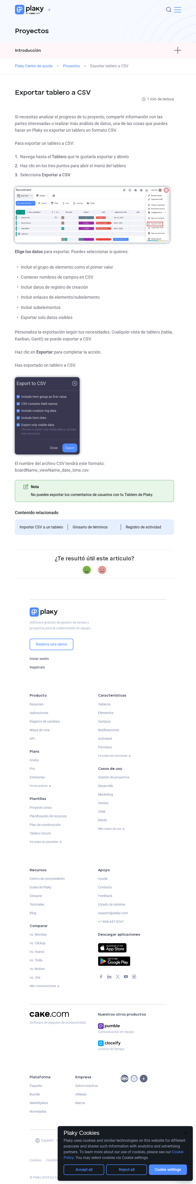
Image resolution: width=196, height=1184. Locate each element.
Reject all (127, 1169)
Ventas (103, 803)
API (32, 739)
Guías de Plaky (40, 887)
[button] (177, 9)
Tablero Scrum (40, 833)
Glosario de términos (90, 527)
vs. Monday (38, 934)
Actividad (105, 739)
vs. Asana (37, 952)
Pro (32, 769)
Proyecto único (41, 807)
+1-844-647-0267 (111, 921)
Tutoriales (37, 904)
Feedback (105, 896)
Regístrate (37, 667)
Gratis (34, 760)
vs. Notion (37, 969)
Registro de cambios (45, 721)
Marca (80, 1103)
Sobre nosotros (86, 1086)
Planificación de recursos (48, 816)
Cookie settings (168, 1169)
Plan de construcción (45, 825)
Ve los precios (39, 786)
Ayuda (103, 879)
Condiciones (55, 1160)
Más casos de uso (110, 828)
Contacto (105, 887)
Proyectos (71, 66)
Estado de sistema (111, 904)
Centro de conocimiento (47, 879)
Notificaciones (108, 730)
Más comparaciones (43, 986)
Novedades (38, 1111)
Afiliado (81, 1094)
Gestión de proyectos (113, 777)
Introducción (28, 50)
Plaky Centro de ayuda (34, 66)
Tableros (104, 704)
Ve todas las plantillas (44, 842)
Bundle (35, 1094)
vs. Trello (36, 960)
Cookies (35, 1160)
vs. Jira (35, 977)
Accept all (84, 1169)
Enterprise (37, 777)
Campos (104, 721)
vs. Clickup (37, 943)
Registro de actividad (143, 527)
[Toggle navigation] (177, 50)
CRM (101, 812)
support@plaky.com (113, 913)
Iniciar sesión (39, 659)
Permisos (105, 747)
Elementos (106, 713)
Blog (33, 913)
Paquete (36, 1086)
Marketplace (39, 1103)
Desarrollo (105, 786)
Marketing (105, 794)
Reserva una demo (51, 644)
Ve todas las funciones (113, 755)
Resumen (37, 704)
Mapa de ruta (39, 730)
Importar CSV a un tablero (41, 527)
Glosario (36, 896)
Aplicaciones (39, 713)
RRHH (102, 820)
